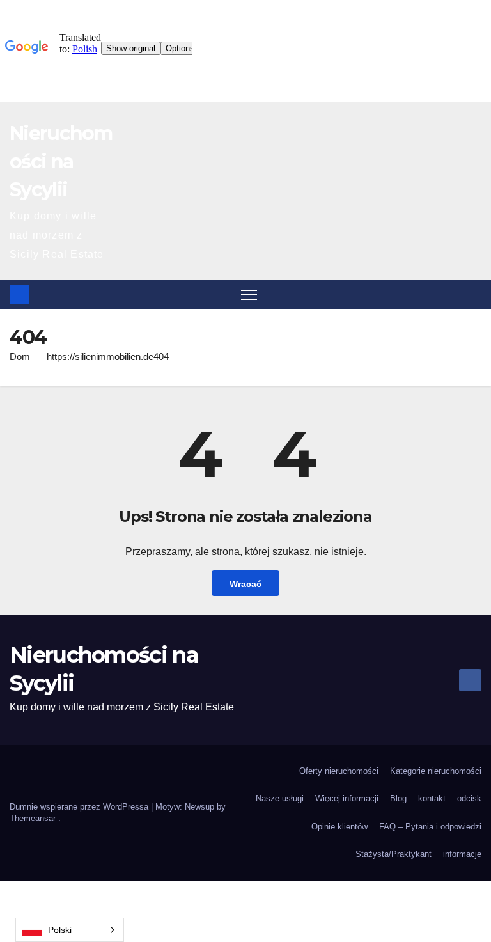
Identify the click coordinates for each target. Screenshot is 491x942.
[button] (473, 293)
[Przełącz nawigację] (249, 294)
